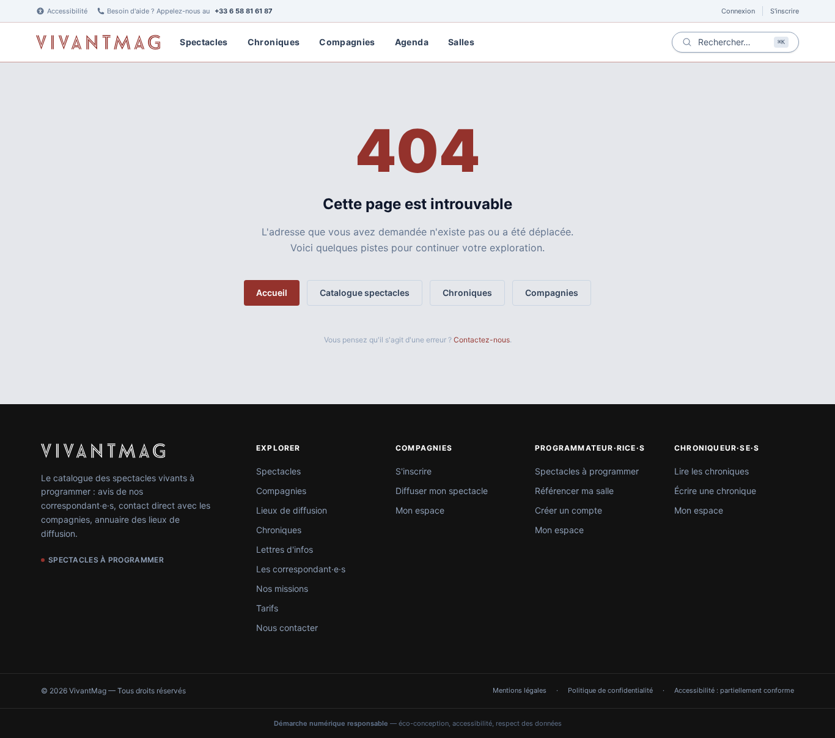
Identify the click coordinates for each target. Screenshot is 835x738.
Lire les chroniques (711, 471)
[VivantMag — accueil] (103, 450)
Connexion (738, 11)
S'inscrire (784, 11)
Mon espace (419, 510)
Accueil (271, 292)
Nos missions (282, 588)
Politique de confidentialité (610, 690)
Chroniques (274, 42)
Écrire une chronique (715, 490)
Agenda (412, 42)
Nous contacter (287, 627)
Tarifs (267, 608)
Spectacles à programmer (587, 471)
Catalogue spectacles (365, 292)
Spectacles (204, 42)
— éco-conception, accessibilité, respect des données (418, 723)
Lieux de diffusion (291, 510)
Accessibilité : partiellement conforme (734, 690)
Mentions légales (519, 690)
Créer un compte (568, 510)
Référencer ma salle (574, 490)
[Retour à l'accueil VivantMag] (98, 42)
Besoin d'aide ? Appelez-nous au (190, 11)
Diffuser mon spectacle (441, 490)
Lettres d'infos (284, 549)
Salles (461, 42)
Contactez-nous (482, 339)
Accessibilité (67, 11)
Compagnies (347, 42)
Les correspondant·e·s (300, 569)
